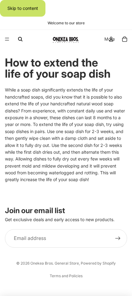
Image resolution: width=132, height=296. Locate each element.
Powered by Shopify (98, 263)
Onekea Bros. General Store (54, 263)
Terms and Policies (66, 276)
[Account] (111, 39)
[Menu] (7, 39)
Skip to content (22, 8)
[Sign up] (117, 238)
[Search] (20, 39)
